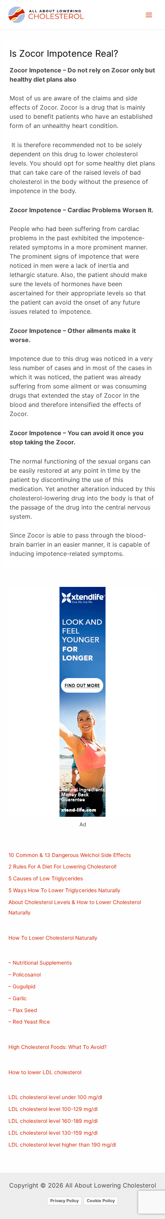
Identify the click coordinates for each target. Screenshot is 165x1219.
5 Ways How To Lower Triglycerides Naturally (64, 890)
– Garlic (17, 998)
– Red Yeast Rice (29, 1022)
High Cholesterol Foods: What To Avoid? (57, 1047)
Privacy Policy (64, 1200)
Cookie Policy (101, 1200)
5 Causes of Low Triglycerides (45, 878)
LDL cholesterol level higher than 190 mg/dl (62, 1145)
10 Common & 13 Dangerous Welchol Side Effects (69, 855)
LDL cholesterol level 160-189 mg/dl (52, 1121)
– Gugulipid (21, 986)
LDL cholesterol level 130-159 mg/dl (52, 1133)
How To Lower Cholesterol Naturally (52, 938)
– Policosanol (24, 975)
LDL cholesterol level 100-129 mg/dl (52, 1109)
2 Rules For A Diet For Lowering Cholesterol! (62, 866)
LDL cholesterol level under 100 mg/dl (55, 1097)
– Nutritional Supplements (40, 963)
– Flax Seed (22, 1010)
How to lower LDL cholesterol (44, 1072)
